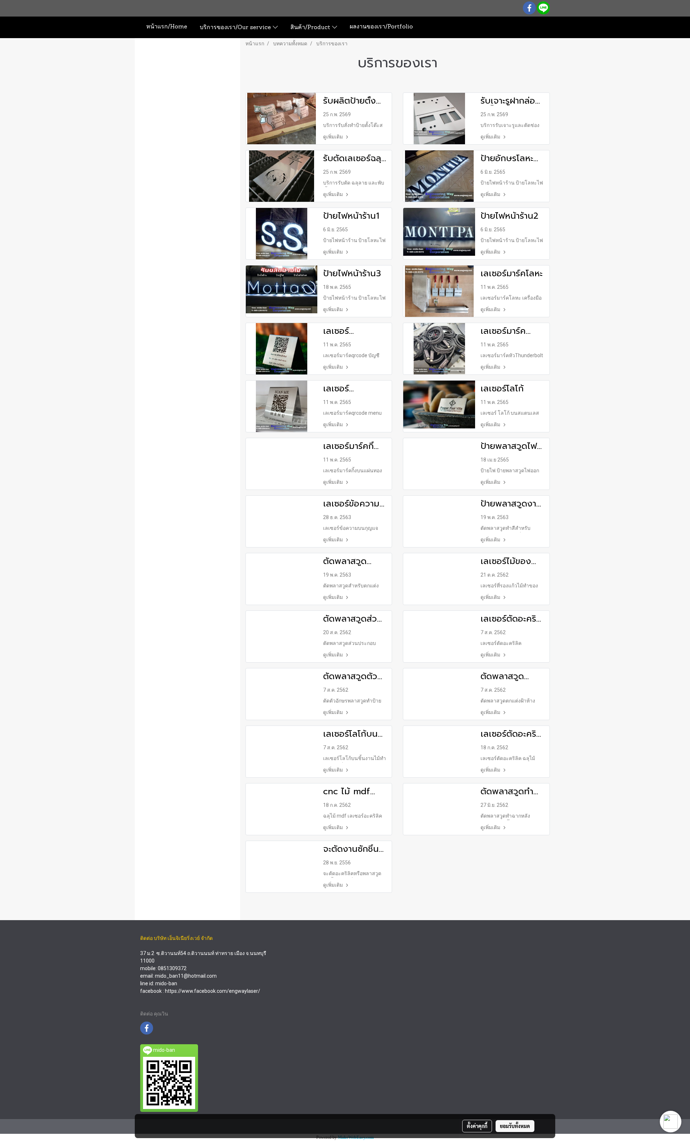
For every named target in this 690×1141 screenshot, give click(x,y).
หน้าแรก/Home (166, 27)
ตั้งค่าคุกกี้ (477, 1126)
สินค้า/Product (311, 28)
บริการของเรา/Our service (236, 28)
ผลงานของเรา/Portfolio (381, 27)
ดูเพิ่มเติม (333, 137)
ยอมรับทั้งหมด (515, 1126)
